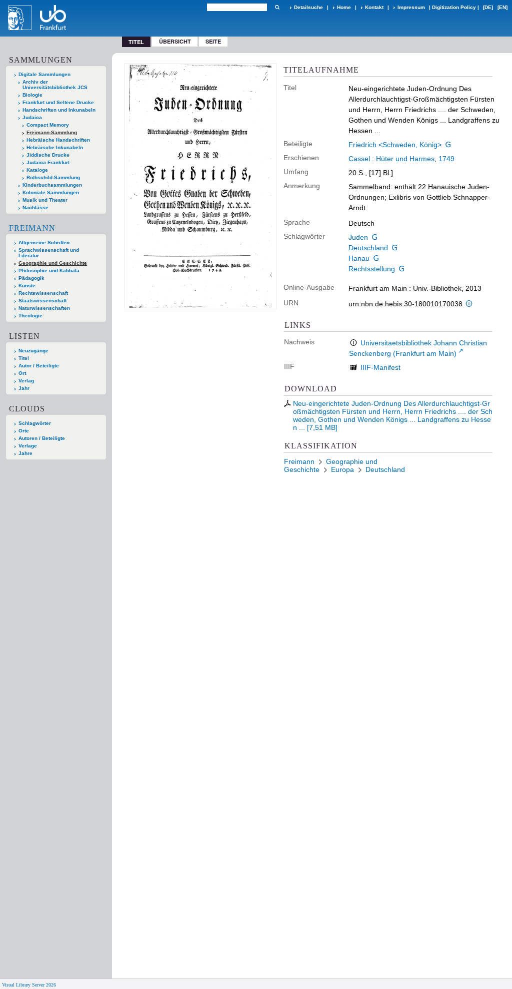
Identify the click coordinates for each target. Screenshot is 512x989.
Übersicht (175, 41)
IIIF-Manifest (380, 367)
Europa (342, 469)
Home (344, 7)
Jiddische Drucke (48, 155)
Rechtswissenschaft (43, 293)
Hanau (359, 258)
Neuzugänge (33, 350)
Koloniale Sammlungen (50, 192)
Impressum (411, 7)
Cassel (359, 159)
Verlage (27, 445)
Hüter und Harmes (405, 159)
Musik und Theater (45, 200)
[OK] (277, 7)
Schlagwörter (34, 423)
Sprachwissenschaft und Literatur (48, 252)
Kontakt (374, 7)
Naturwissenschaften (44, 308)
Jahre (25, 453)
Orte (23, 430)
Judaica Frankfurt (48, 162)
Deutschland (368, 248)
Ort (22, 373)
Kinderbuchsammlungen (52, 185)
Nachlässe (35, 207)
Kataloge (37, 170)
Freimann (32, 228)
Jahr (24, 388)
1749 (446, 159)
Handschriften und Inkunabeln (59, 110)
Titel (23, 358)
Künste (27, 285)
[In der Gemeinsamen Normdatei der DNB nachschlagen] (449, 145)
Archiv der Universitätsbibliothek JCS (55, 84)
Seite (213, 41)
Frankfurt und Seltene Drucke (58, 102)
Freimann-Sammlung (51, 132)
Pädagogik (31, 278)
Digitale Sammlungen (44, 74)
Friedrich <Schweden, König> (395, 145)
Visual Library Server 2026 (29, 984)
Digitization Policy (454, 7)
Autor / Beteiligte (38, 365)
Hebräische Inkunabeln (54, 147)
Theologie (30, 315)
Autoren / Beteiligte (41, 438)
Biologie (32, 95)
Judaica (32, 117)
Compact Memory (47, 125)
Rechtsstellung (371, 269)
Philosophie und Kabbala (49, 270)
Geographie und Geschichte (52, 263)
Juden (358, 237)
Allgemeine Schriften (44, 242)
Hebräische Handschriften (58, 140)
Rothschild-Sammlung (53, 177)
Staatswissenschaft (42, 300)
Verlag (26, 380)
